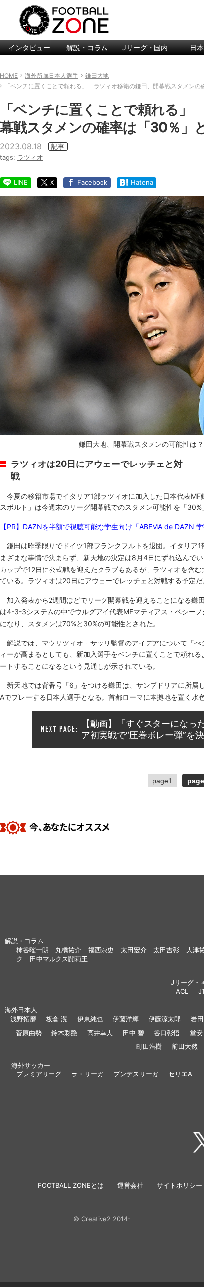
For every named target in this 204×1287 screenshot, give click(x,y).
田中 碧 (133, 1033)
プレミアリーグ (38, 1074)
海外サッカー (30, 1065)
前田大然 (185, 1046)
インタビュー (29, 47)
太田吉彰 (166, 950)
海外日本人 (21, 1010)
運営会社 (130, 1185)
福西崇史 (101, 950)
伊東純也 (90, 1019)
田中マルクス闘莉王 (59, 959)
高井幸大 (100, 1033)
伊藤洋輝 (126, 1019)
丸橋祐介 (68, 950)
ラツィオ (30, 157)
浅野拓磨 (23, 1019)
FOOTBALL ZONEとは (70, 1185)
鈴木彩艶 (64, 1033)
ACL (182, 991)
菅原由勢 (29, 1033)
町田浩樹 (149, 1046)
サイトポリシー (179, 1185)
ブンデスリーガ (135, 1074)
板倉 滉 (56, 1019)
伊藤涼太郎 (165, 1019)
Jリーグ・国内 (145, 47)
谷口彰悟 (167, 1033)
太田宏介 (134, 950)
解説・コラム (87, 47)
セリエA (180, 1074)
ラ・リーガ (87, 1074)
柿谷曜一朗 (32, 950)
